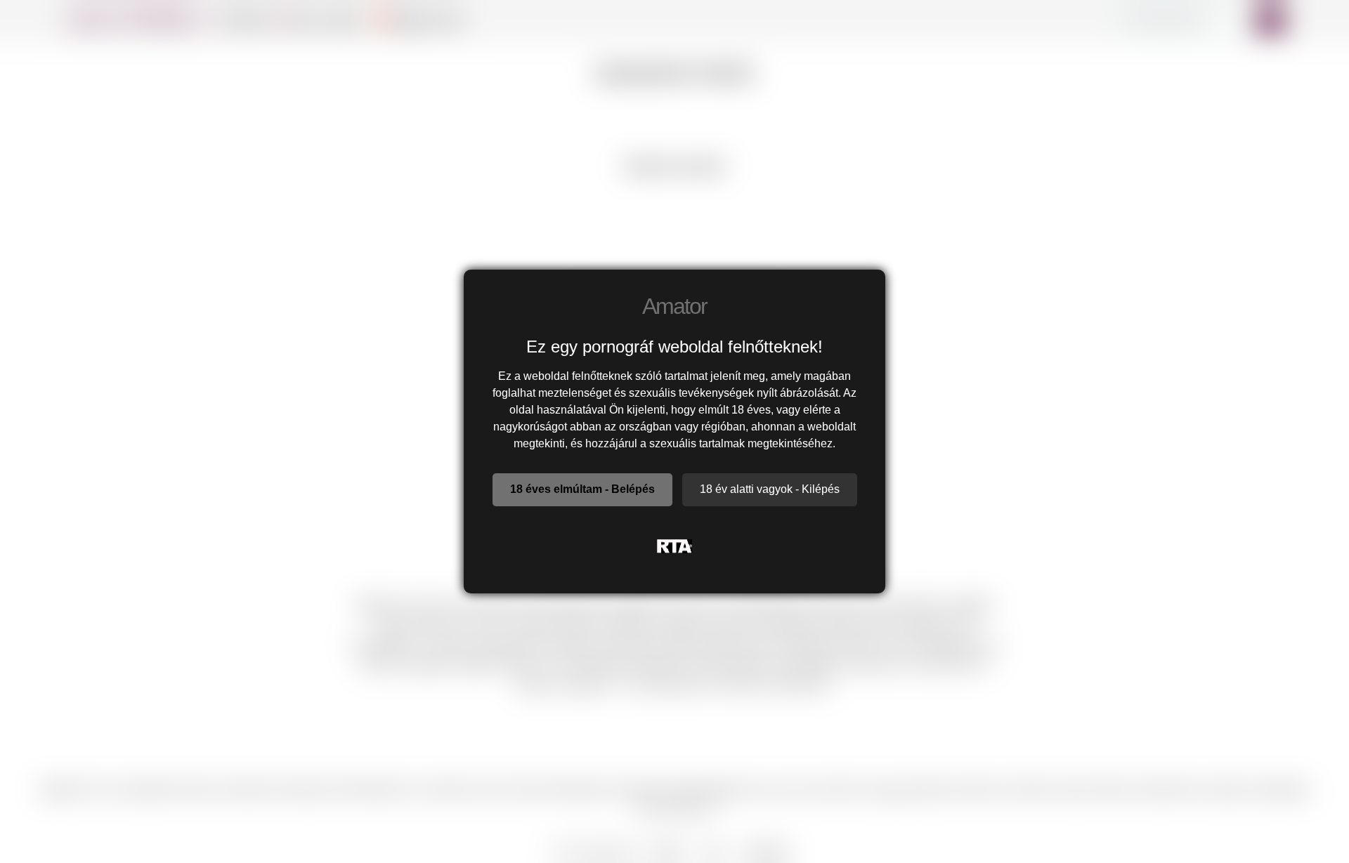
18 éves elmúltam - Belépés (582, 489)
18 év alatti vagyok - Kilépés (770, 489)
